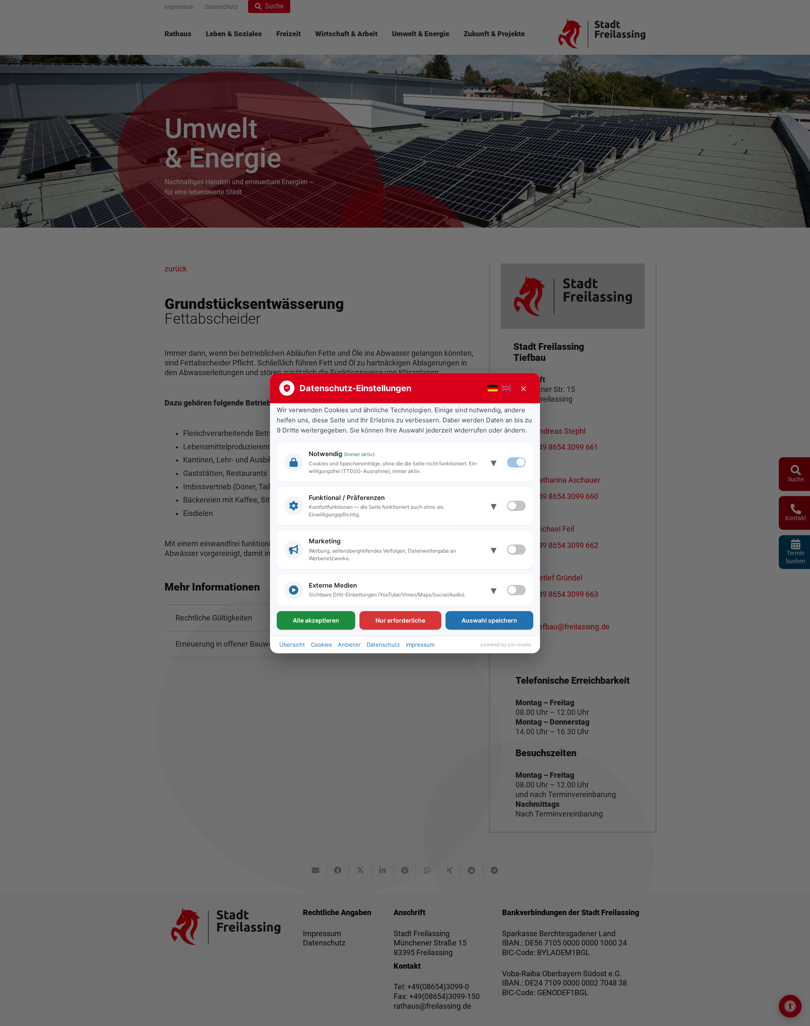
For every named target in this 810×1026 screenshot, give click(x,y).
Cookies (321, 644)
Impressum (420, 644)
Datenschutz (383, 644)
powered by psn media (506, 644)
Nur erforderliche (400, 619)
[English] (506, 388)
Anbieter (349, 644)
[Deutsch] (493, 388)
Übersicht (292, 644)
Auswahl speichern (489, 619)
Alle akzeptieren (316, 619)
